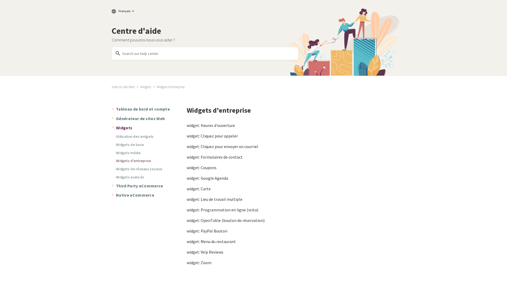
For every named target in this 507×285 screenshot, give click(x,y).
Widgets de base (130, 144)
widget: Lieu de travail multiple (214, 199)
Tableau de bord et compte (143, 109)
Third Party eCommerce (139, 185)
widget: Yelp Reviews (205, 252)
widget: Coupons (202, 167)
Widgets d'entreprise (171, 87)
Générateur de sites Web (140, 118)
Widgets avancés (130, 177)
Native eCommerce (135, 195)
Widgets (145, 87)
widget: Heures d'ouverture (211, 125)
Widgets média (128, 152)
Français (124, 11)
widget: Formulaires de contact (215, 157)
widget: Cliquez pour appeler (212, 136)
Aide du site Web (123, 87)
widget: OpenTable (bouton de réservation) (226, 220)
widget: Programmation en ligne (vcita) (222, 209)
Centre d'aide (136, 31)
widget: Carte (199, 188)
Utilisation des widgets (135, 136)
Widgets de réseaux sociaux (139, 169)
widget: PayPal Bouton (207, 231)
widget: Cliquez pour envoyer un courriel (222, 146)
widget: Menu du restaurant (211, 241)
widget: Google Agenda (207, 178)
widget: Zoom (199, 262)
